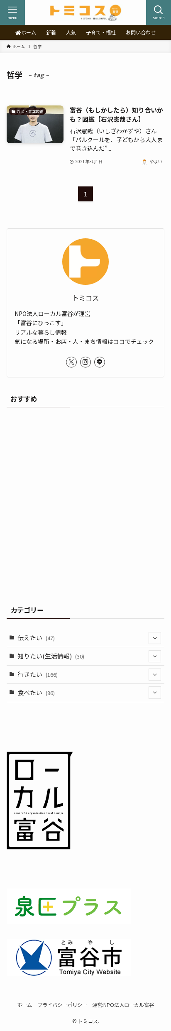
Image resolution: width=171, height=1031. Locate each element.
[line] (99, 362)
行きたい (37, 674)
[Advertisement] (85, 503)
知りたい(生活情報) (50, 655)
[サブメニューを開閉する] (155, 638)
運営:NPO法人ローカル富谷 (123, 1005)
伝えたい (36, 637)
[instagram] (85, 362)
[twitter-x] (71, 362)
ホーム (24, 1005)
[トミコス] (85, 12)
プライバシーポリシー (62, 1005)
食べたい (36, 692)
